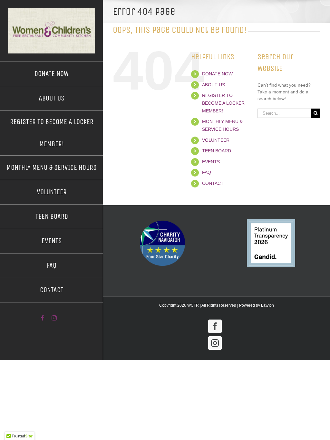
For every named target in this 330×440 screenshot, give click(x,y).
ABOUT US (213, 84)
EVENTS (211, 161)
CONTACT (213, 183)
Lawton (267, 305)
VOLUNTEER (215, 140)
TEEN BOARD (216, 150)
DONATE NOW (217, 73)
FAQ (206, 172)
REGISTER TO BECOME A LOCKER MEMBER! (223, 103)
